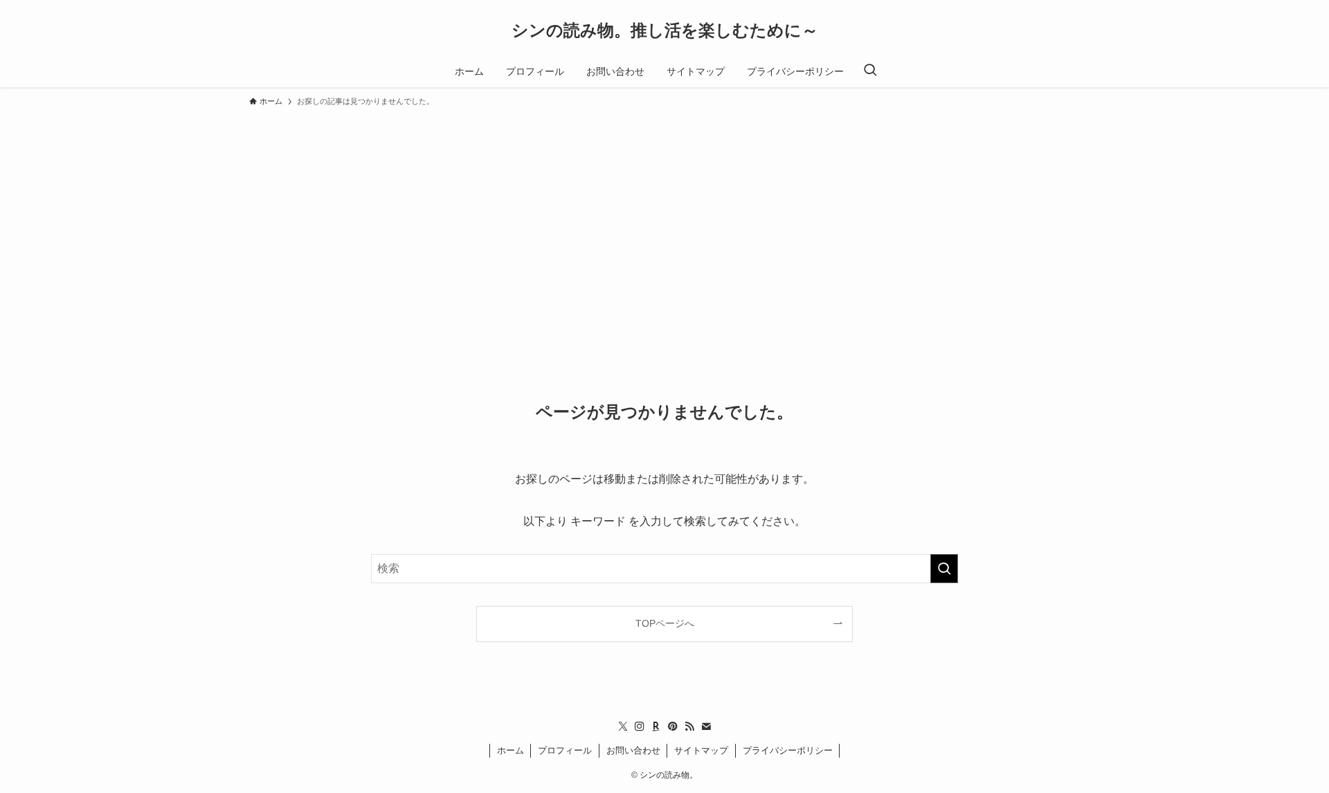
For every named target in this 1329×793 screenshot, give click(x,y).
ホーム (510, 750)
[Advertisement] (664, 217)
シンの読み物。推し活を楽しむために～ (665, 30)
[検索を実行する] (944, 568)
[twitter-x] (623, 726)
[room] (656, 726)
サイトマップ (701, 750)
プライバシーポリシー (788, 750)
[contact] (706, 726)
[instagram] (639, 726)
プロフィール (565, 750)
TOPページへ (664, 623)
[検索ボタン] (870, 71)
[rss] (689, 726)
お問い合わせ (633, 750)
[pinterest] (673, 726)
